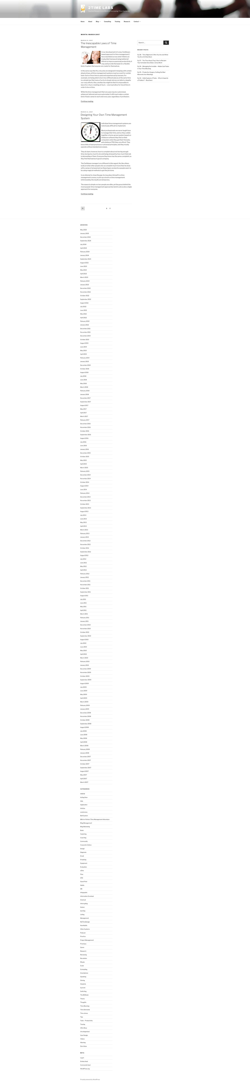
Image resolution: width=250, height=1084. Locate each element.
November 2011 (85, 584)
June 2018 (83, 380)
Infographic (83, 892)
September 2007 (85, 767)
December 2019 (85, 336)
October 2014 (84, 482)
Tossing (82, 1024)
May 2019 (83, 350)
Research (127, 21)
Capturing (83, 834)
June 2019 (83, 347)
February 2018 (84, 391)
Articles (82, 808)
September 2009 (85, 680)
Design (82, 848)
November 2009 (85, 672)
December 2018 (85, 365)
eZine (82, 870)
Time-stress (84, 1013)
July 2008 (83, 731)
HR (81, 889)
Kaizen (82, 907)
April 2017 (83, 413)
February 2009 (85, 705)
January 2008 (84, 753)
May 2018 (83, 383)
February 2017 (84, 420)
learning (82, 911)
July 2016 (83, 442)
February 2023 (84, 281)
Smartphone (84, 973)
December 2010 (85, 625)
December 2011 (85, 581)
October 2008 (84, 720)
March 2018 (84, 387)
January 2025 (84, 233)
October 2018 (84, 369)
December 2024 (85, 237)
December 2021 (85, 328)
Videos (82, 1039)
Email (82, 856)
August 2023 (84, 263)
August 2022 (84, 303)
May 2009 (83, 694)
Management (84, 918)
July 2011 (83, 599)
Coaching (83, 837)
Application (83, 805)
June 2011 (83, 603)
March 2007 (84, 782)
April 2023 (83, 273)
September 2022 (85, 299)
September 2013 (85, 508)
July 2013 (83, 515)
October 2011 (84, 588)
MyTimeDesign (85, 922)
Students (83, 984)
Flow (81, 874)
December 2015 (85, 453)
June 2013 (83, 519)
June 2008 (83, 734)
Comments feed (85, 1065)
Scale (82, 965)
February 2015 (84, 471)
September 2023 (85, 259)
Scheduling (83, 969)
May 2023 (83, 270)
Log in (82, 1058)
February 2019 (84, 358)
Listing (82, 914)
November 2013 (85, 500)
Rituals (82, 962)
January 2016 (84, 449)
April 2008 (83, 742)
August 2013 (84, 511)
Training (117, 21)
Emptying (83, 859)
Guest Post (83, 881)
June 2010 (83, 647)
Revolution (83, 958)
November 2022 (85, 292)
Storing (82, 980)
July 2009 (83, 687)
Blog (97, 21)
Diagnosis (83, 852)
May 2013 (83, 522)
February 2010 (84, 661)
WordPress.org (85, 1069)
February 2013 (84, 533)
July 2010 (83, 643)
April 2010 (83, 654)
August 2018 (84, 372)
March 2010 (84, 658)
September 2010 (85, 636)
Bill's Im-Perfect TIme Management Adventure (94, 819)
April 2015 (83, 464)
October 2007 (84, 764)
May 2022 (83, 314)
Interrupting (84, 903)
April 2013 (83, 526)
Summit (82, 987)
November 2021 (85, 332)
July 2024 (83, 244)
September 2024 (85, 240)
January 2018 (84, 394)
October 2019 (84, 339)
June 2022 (83, 310)
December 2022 (85, 288)
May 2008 (83, 738)
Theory (82, 998)
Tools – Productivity (86, 1020)
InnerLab (83, 900)
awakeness (83, 812)
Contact (136, 21)
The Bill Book (84, 995)
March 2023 (84, 277)
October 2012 (84, 548)
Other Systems (85, 929)
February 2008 (85, 749)
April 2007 (83, 778)
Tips (81, 1017)
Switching (83, 991)
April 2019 (83, 354)
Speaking (83, 976)
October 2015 (84, 456)
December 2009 (85, 669)
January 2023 (84, 284)
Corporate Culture (86, 845)
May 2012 (83, 566)
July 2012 (83, 559)
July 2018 (83, 376)
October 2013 (84, 504)
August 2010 (84, 639)
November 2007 (85, 760)
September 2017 (85, 402)
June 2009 (83, 691)
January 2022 (84, 325)
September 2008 (85, 723)
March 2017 (84, 416)
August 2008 (84, 727)
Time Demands (85, 1009)
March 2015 (84, 467)
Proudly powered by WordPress (90, 1079)
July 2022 (83, 306)
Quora (82, 947)
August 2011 (84, 595)
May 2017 (83, 409)
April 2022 (83, 317)
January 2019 (84, 361)
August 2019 (84, 343)
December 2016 (85, 423)
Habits (82, 885)
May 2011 (83, 606)
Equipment (83, 863)
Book (82, 830)
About (90, 21)
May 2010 (83, 650)
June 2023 (83, 266)
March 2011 (84, 614)
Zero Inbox (83, 1046)
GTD (81, 878)
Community (84, 841)
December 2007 (85, 756)
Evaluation (83, 867)
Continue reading (87, 101)
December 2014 (85, 475)
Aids (81, 801)
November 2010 (85, 628)
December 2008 (85, 713)
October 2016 (84, 431)
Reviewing (83, 955)
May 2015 (83, 460)
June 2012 (83, 563)
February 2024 (84, 251)
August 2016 (84, 438)
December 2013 (85, 497)
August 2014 (84, 486)
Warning (83, 1042)
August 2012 (84, 555)
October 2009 (84, 676)
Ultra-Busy (83, 1028)
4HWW (82, 794)
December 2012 (85, 541)
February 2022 (84, 321)
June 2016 (83, 445)
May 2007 (83, 775)
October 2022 (84, 295)
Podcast (82, 933)
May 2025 (83, 230)
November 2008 (85, 716)
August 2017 (84, 405)
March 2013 (84, 530)
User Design (84, 1035)
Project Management (87, 940)
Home (82, 21)
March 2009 (84, 702)
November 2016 (85, 427)
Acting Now (84, 797)
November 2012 (85, 544)
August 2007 (84, 771)
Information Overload (87, 896)
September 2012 (85, 552)
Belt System (84, 815)
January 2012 (84, 577)
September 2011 (85, 592)
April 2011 (83, 610)
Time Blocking (84, 1006)
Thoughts (83, 1002)
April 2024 (83, 248)
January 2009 (84, 709)
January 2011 (84, 621)
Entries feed (84, 1061)
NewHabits (83, 925)
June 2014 (83, 489)
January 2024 (84, 255)
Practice (83, 936)
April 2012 (83, 570)
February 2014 (84, 493)
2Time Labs (100, 8)
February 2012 (84, 573)
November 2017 (85, 398)
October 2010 (84, 632)
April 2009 (83, 698)
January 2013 (84, 537)
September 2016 (85, 434)
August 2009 (84, 683)
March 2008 (84, 745)
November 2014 (85, 478)
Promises (83, 944)
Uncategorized (84, 1031)
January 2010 (84, 665)
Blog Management (86, 823)
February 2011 (84, 617)
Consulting (107, 21)
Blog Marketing (85, 826)
